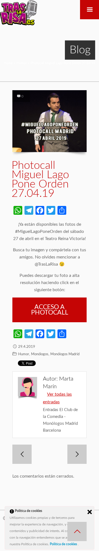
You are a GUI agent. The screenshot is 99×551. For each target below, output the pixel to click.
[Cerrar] (89, 512)
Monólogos (39, 354)
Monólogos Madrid (64, 354)
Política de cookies (64, 544)
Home (8, 63)
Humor (21, 63)
